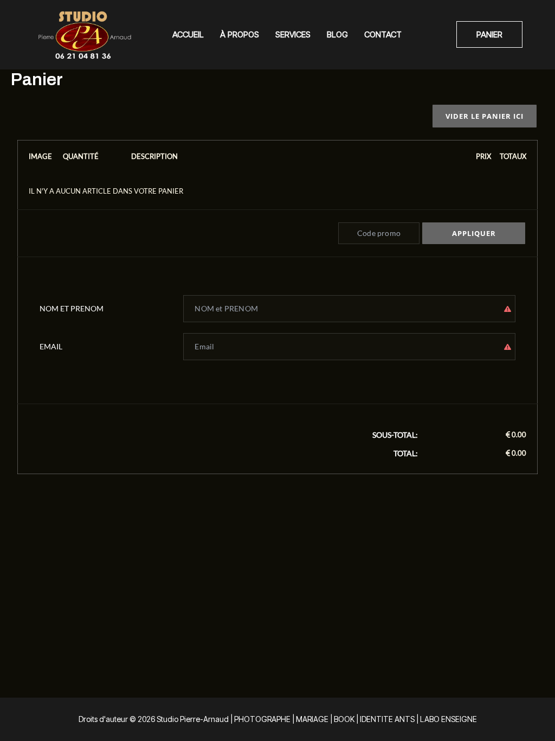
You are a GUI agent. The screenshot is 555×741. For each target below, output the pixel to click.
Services (293, 34)
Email (51, 346)
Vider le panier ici (485, 116)
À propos (239, 34)
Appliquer (474, 233)
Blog (337, 34)
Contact (383, 34)
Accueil (188, 34)
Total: (405, 453)
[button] (489, 34)
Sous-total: (395, 434)
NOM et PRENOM (72, 308)
